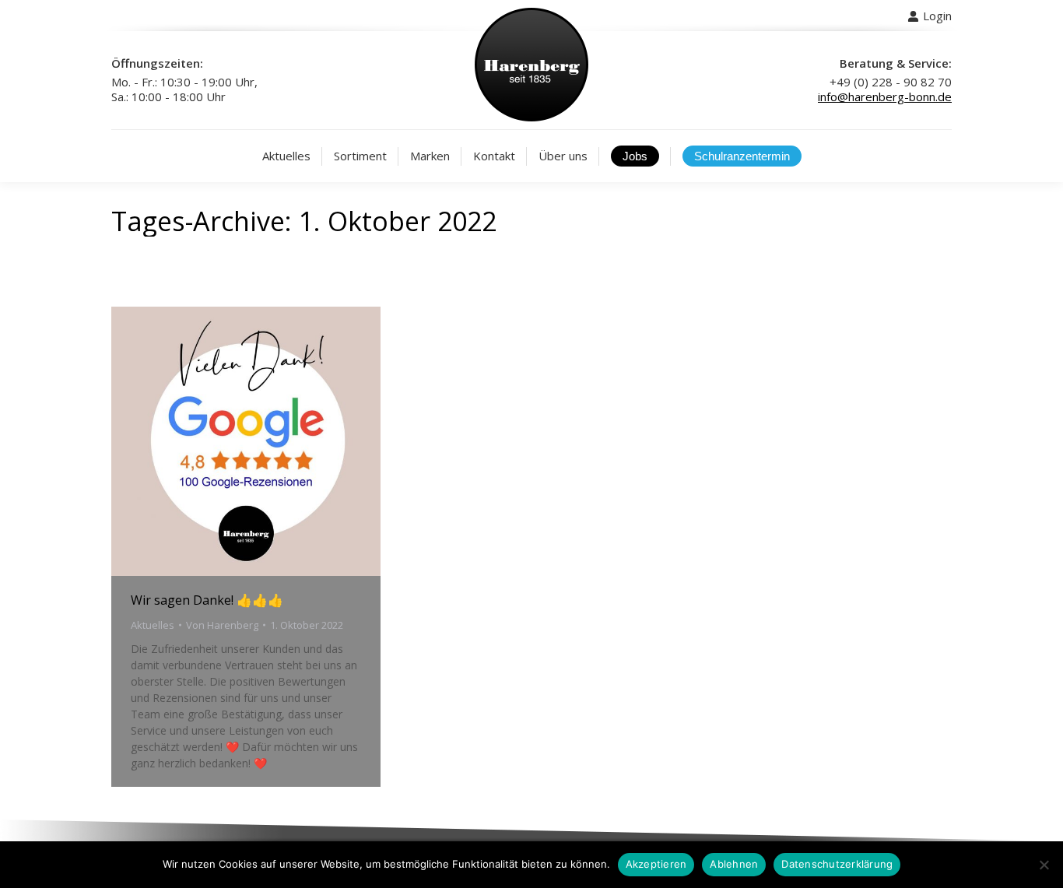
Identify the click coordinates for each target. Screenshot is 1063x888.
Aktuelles (152, 625)
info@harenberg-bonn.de (885, 96)
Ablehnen (734, 864)
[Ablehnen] (1043, 864)
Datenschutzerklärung (837, 864)
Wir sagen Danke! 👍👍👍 (207, 600)
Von (222, 625)
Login (937, 15)
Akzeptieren (656, 864)
